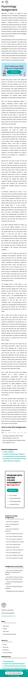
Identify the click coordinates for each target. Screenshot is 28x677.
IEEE (22, 432)
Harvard (9, 432)
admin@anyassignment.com (8, 616)
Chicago (14, 432)
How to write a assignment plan (13, 544)
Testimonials (5, 647)
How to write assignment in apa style (14, 533)
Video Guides (6, 631)
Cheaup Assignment (8, 452)
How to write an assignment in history (14, 555)
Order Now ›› (13, 490)
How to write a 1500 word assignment (14, 549)
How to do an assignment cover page (14, 558)
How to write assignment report (13, 552)
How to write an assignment (12, 521)
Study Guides (6, 626)
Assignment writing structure (12, 547)
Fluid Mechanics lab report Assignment (15, 591)
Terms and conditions (7, 652)
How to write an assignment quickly (14, 536)
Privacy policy (6, 650)
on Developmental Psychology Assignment (14, 456)
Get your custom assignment (14, 673)
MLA (6, 432)
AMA (25, 432)
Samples (5, 628)
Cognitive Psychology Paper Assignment (14, 454)
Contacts (5, 644)
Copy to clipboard (7, 439)
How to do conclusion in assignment (14, 539)
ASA (18, 432)
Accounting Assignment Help (9, 634)
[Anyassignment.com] (16, 3)
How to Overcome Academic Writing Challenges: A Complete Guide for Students (14, 572)
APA (2, 432)
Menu (3, 2)
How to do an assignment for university (15, 541)
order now (13, 72)
